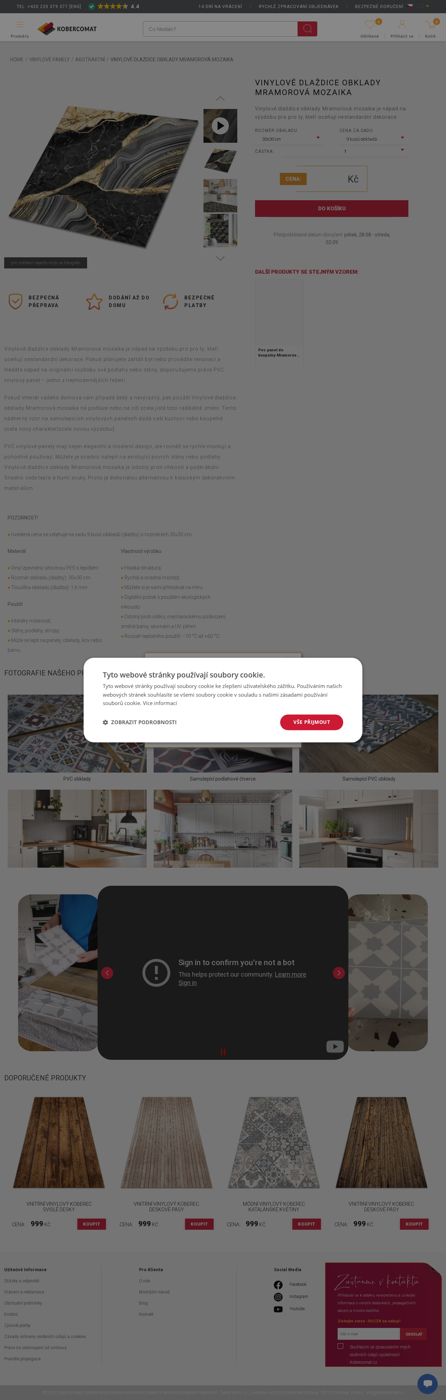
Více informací (160, 703)
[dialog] (223, 700)
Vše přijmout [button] (311, 722)
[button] (140, 722)
